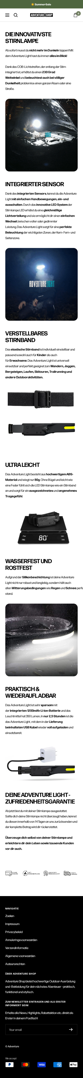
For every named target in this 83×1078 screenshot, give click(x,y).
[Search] (16, 15)
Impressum (12, 924)
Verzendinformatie (16, 948)
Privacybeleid (14, 932)
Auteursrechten (15, 964)
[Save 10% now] (71, 1029)
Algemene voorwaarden (20, 956)
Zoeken (9, 916)
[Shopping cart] (75, 15)
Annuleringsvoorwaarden (21, 940)
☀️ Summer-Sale (41, 4)
